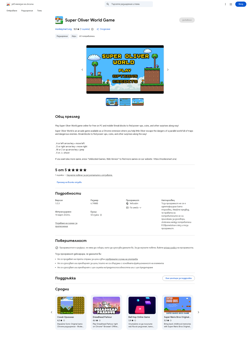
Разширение (62, 36)
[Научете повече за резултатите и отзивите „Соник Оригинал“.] (64, 320)
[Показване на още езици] (100, 215)
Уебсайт (134, 203)
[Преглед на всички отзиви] (69, 182)
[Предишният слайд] (82, 69)
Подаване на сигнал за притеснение (66, 225)
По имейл (134, 207)
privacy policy (170, 247)
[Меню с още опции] (225, 4)
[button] (230, 4)
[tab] (11, 10)
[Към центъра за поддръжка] (178, 278)
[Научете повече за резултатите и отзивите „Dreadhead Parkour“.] (99, 320)
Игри (74, 36)
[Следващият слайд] (167, 69)
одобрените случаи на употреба (121, 259)
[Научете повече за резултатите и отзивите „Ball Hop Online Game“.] (135, 320)
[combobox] (132, 4)
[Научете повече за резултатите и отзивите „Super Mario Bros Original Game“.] (171, 320)
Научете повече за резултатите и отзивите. (90, 175)
